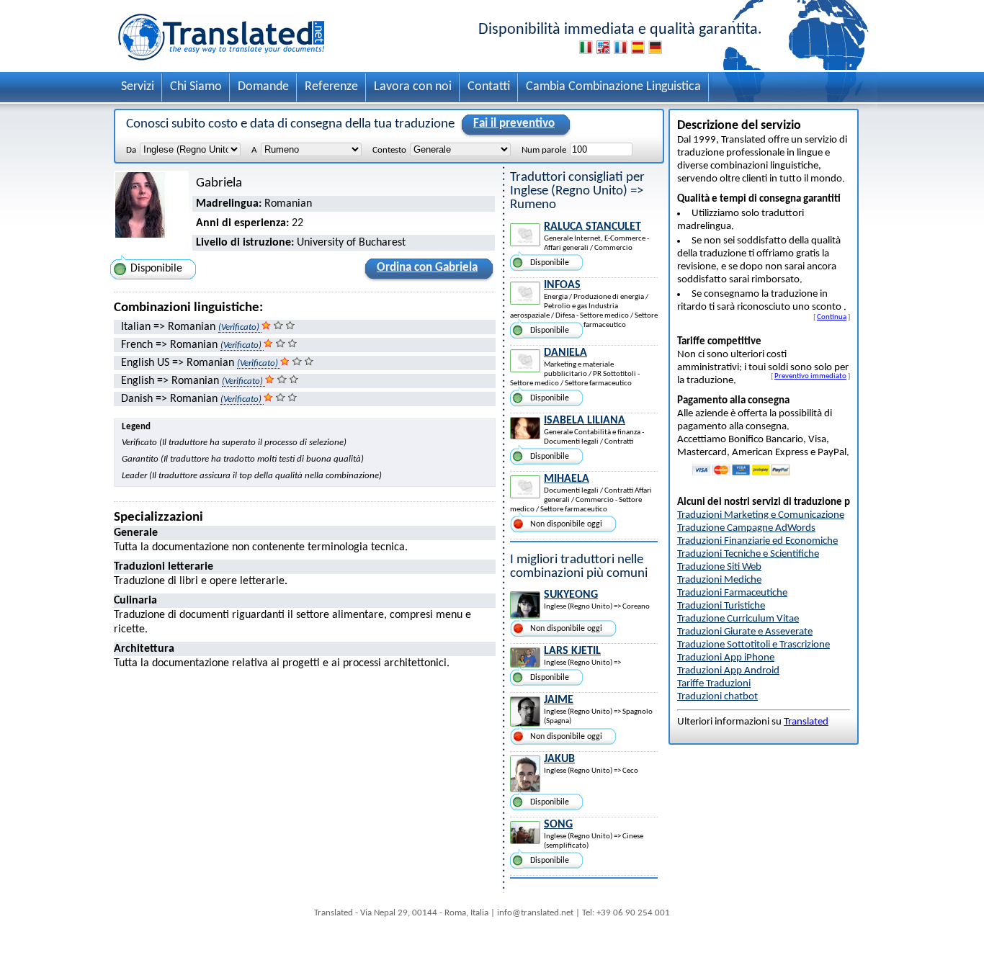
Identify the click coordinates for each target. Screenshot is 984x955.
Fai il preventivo (514, 123)
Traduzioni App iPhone (725, 658)
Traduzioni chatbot (717, 696)
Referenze (331, 87)
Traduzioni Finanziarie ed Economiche (757, 541)
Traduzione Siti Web (719, 567)
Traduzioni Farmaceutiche (732, 593)
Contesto (389, 150)
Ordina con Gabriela (427, 267)
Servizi (137, 87)
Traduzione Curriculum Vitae (738, 619)
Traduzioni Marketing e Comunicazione (760, 515)
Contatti (489, 87)
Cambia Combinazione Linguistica (613, 87)
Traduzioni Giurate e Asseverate (745, 632)
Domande (263, 87)
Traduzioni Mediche (719, 580)
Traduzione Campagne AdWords (746, 528)
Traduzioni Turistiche (721, 606)
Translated (806, 722)
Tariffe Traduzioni (714, 683)
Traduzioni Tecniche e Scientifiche (748, 554)
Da (131, 150)
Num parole (544, 150)
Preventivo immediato (810, 376)
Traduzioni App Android (728, 670)
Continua (831, 317)
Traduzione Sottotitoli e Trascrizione (753, 645)
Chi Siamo (196, 87)
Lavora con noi (413, 87)
